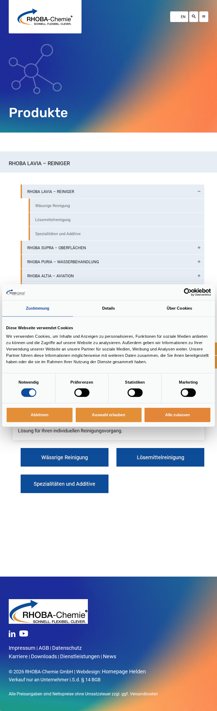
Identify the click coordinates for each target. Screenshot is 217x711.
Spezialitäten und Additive (64, 484)
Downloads (44, 656)
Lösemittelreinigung (160, 457)
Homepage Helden (124, 671)
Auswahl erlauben (108, 414)
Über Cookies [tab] (179, 308)
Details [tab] (108, 308)
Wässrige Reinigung (64, 457)
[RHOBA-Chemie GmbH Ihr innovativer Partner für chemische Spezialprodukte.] (45, 16)
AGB (44, 648)
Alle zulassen (177, 414)
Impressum (22, 648)
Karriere (18, 656)
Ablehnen (39, 414)
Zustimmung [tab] (37, 308)
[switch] (81, 392)
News (109, 656)
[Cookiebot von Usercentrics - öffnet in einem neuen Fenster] (188, 292)
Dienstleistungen (80, 656)
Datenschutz (67, 648)
